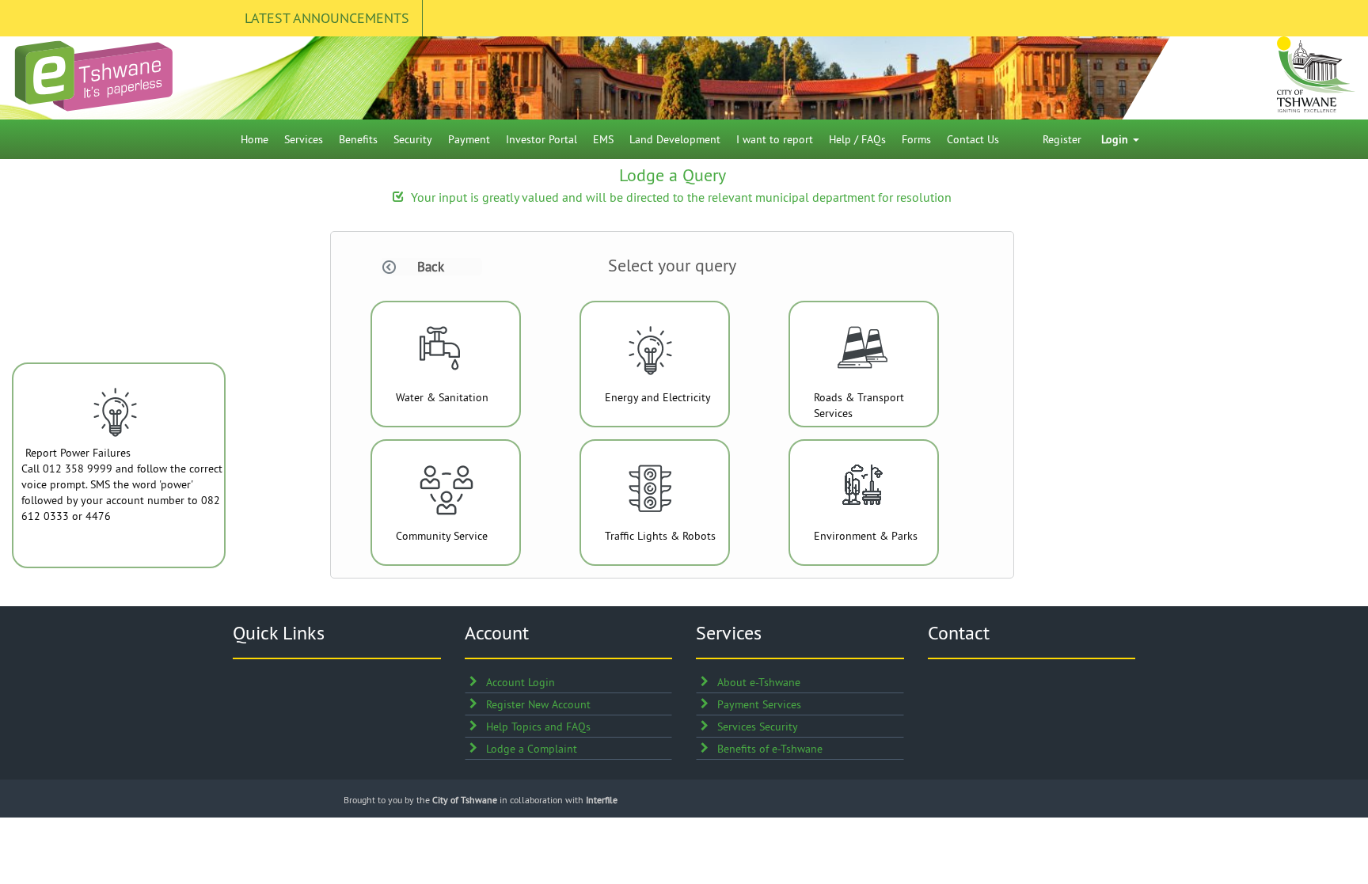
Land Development (674, 139)
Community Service (442, 536)
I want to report (774, 139)
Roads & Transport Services (859, 405)
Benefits (358, 139)
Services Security (757, 726)
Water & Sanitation (442, 397)
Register (1062, 139)
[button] (419, 266)
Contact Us (973, 139)
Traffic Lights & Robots (660, 536)
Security (412, 139)
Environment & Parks (866, 536)
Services (303, 139)
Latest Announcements (327, 18)
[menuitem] (254, 139)
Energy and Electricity (658, 397)
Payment (469, 139)
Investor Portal (541, 139)
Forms (916, 139)
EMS (603, 139)
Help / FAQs (857, 139)
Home (254, 139)
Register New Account (538, 704)
